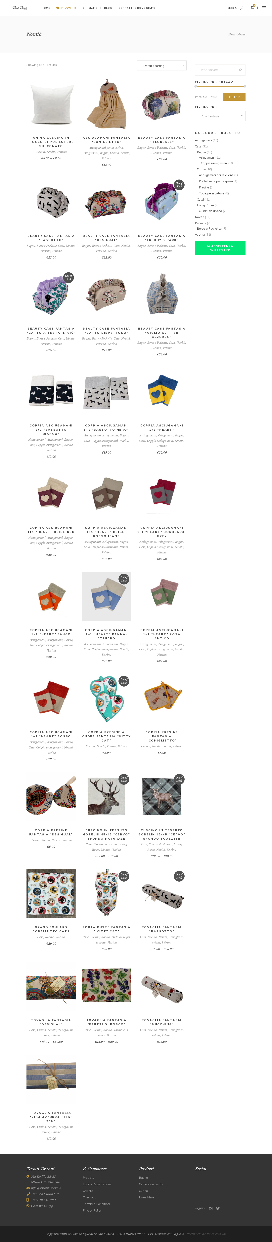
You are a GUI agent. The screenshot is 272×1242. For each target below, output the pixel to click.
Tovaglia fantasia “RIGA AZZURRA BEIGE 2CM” (51, 1117)
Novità (51, 152)
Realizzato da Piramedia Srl (206, 1234)
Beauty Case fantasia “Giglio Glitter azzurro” (162, 333)
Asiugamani (90, 153)
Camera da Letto (151, 1184)
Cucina (114, 153)
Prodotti (89, 1178)
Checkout (89, 1197)
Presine (111, 746)
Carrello (88, 1191)
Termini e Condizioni (96, 1204)
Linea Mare (146, 1197)
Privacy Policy (92, 1211)
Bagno (104, 153)
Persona (156, 153)
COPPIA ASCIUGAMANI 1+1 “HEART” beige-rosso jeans (106, 532)
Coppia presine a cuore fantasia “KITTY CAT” (106, 736)
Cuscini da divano (105, 844)
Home (231, 34)
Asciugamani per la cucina (106, 147)
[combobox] (162, 66)
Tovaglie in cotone (211, 193)
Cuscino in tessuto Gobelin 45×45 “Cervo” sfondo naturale (106, 834)
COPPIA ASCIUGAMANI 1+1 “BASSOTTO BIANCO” (51, 430)
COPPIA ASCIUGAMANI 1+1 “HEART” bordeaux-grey (162, 532)
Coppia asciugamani (49, 445)
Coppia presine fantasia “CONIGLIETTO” (162, 736)
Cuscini (40, 152)
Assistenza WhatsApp (221, 248)
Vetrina (62, 152)
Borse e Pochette (157, 147)
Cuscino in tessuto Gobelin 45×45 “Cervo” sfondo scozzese (162, 834)
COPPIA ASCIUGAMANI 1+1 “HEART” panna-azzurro (106, 634)
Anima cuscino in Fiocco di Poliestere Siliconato (51, 142)
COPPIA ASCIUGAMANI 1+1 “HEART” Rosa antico (161, 634)
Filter (234, 97)
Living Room (205, 205)
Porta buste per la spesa (216, 181)
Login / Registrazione (97, 1184)
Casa (172, 147)
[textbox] (220, 116)
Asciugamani (37, 439)
